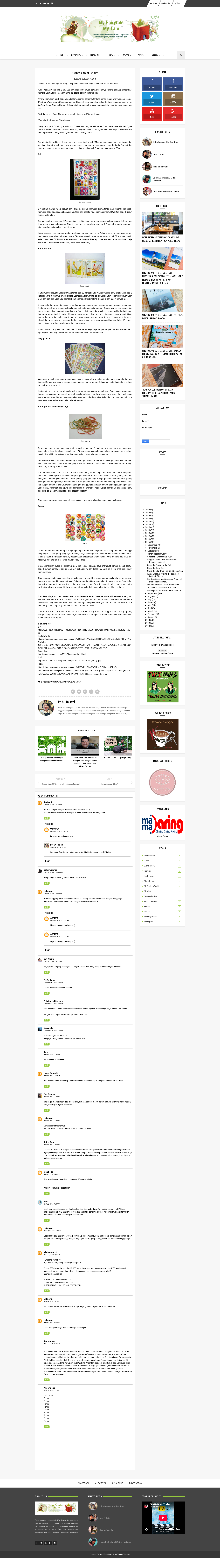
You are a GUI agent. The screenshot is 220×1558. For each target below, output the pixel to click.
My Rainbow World (151, 886)
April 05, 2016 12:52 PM (52, 1076)
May (150, 605)
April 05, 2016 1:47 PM (51, 1145)
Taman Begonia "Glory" (157, 554)
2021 (147, 524)
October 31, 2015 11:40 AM (59, 920)
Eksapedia (48, 1028)
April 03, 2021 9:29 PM (51, 1323)
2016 (147, 539)
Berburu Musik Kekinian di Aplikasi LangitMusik (115, 1542)
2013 (147, 623)
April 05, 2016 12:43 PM (52, 1054)
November (152, 548)
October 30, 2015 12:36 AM (53, 872)
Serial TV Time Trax (155, 568)
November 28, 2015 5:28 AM (53, 1031)
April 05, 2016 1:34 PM (51, 1121)
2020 (147, 527)
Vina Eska (48, 1172)
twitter (102, 1483)
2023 (147, 518)
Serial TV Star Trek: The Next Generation (165, 571)
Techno (147, 912)
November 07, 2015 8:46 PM (53, 983)
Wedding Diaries (150, 917)
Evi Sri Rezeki (56, 845)
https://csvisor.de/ (99, 1366)
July (150, 599)
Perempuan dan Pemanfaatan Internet (164, 590)
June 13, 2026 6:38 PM (52, 1344)
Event (140, 55)
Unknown (54, 829)
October (151, 551)
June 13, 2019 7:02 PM (52, 1255)
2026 (147, 509)
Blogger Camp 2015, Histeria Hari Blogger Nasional (162, 560)
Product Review (150, 901)
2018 (147, 533)
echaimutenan (50, 870)
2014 (147, 620)
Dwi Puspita (49, 1094)
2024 (147, 515)
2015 (147, 542)
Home (62, 55)
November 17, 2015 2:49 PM (53, 1004)
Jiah (46, 1052)
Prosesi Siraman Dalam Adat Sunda (163, 584)
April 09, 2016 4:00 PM (58, 847)
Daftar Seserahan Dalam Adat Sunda (165, 142)
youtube (118, 1483)
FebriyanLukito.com (53, 1001)
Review (110, 55)
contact (180, 3)
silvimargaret (50, 1252)
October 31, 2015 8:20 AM (52, 961)
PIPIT (46, 1201)
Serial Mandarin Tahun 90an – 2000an (166, 191)
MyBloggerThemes (122, 1554)
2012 (147, 626)
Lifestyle (125, 55)
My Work (147, 891)
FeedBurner (168, 653)
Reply (47, 818)
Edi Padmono (50, 980)
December (152, 545)
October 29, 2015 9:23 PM (52, 805)
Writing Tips (95, 55)
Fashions (147, 871)
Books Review (149, 856)
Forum (46, 1398)
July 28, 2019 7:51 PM (51, 1301)
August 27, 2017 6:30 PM (52, 1231)
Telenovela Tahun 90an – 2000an (161, 587)
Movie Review (149, 881)
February (152, 614)
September (153, 593)
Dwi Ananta (49, 959)
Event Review (149, 866)
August (151, 596)
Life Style (75, 681)
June (150, 602)
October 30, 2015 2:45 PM (59, 831)
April (150, 608)
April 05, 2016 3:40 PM (51, 1174)
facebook (84, 1483)
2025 (147, 512)
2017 (147, 536)
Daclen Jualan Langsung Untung (117, 758)
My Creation (76, 55)
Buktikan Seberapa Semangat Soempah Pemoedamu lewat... (164, 580)
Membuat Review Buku (160, 166)
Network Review (150, 896)
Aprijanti (48, 802)
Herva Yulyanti (51, 1073)
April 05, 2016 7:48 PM (51, 1204)
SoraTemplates (106, 1554)
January (151, 617)
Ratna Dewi (49, 1142)
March (151, 611)
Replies (49, 824)
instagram (136, 1483)
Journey (155, 55)
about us (166, 3)
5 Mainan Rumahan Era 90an (55, 681)
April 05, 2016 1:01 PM (51, 1097)
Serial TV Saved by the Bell (159, 565)
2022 (147, 521)
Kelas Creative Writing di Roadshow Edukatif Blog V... (163, 575)
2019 (147, 530)
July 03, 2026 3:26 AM (51, 1390)
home (155, 3)
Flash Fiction (149, 876)
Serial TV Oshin (158, 154)
